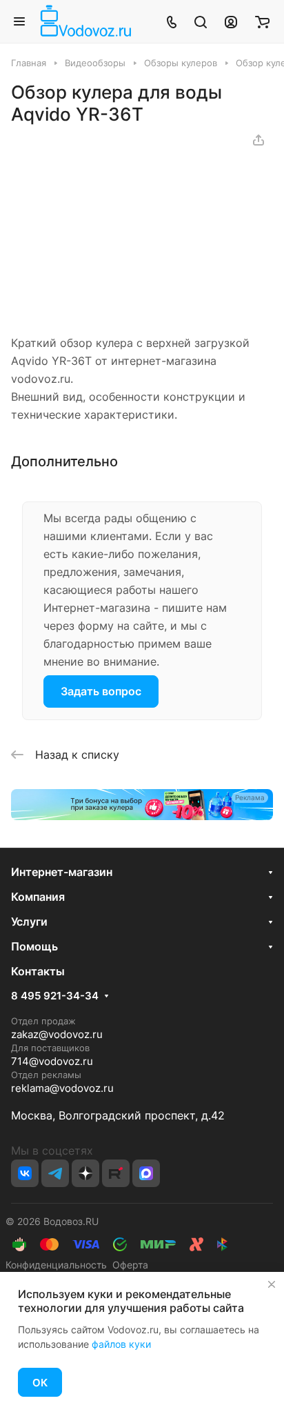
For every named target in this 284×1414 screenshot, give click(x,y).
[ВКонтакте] (25, 1173)
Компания (38, 897)
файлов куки (121, 1344)
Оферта (127, 1265)
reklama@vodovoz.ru (62, 1088)
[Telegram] (55, 1173)
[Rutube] (116, 1173)
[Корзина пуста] (262, 21)
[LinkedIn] (146, 1173)
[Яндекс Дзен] (85, 1173)
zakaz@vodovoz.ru (57, 1034)
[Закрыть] (271, 1284)
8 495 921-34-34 (55, 996)
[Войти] (231, 21)
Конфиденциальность (56, 1265)
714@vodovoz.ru (52, 1061)
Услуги (29, 921)
